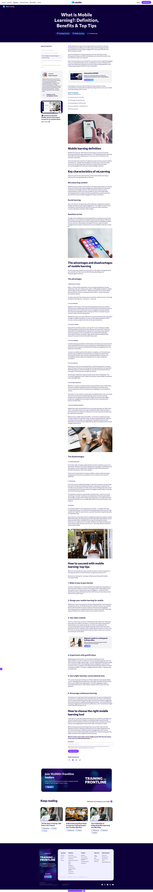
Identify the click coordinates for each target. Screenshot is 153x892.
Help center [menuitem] (104, 855)
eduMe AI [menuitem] (83, 855)
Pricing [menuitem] (62, 860)
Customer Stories (24, 2)
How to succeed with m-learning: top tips (78, 106)
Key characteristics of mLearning (49, 53)
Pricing (39, 2)
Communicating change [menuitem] (73, 860)
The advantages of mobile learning (76, 100)
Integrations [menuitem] (83, 863)
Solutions (9, 2)
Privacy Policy (91, 747)
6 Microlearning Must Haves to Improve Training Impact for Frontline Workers (76, 825)
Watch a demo (44, 121)
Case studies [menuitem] (95, 856)
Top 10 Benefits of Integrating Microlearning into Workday (100, 825)
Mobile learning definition (47, 50)
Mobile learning (79, 33)
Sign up (49, 787)
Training (45, 830)
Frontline (54, 828)
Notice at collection (71, 890)
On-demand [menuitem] (70, 871)
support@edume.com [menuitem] (106, 862)
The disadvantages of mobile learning (77, 103)
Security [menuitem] (75, 876)
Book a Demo (146, 2)
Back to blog (10, 6)
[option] (51, 819)
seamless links (93, 221)
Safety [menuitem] (69, 862)
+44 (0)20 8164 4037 (65, 883)
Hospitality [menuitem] (70, 865)
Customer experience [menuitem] (72, 856)
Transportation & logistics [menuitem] (71, 869)
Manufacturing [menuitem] (71, 867)
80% (69, 287)
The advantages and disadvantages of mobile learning (50, 56)
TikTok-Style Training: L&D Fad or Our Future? (51, 824)
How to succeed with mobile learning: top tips (51, 61)
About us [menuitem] (62, 855)
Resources (15, 2)
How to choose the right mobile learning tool (51, 66)
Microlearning (46, 828)
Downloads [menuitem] (96, 859)
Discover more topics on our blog (98, 801)
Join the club (48, 876)
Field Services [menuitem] (71, 873)
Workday (95, 832)
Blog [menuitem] (95, 858)
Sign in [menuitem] (103, 860)
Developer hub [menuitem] (105, 856)
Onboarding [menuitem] (70, 855)
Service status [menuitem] (105, 858)
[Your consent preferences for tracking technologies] (1, 669)
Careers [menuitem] (62, 856)
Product (4, 2)
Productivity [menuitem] (70, 858)
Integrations (104, 830)
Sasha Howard (53, 75)
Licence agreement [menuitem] (70, 876)
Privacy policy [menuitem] (63, 876)
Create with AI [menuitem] (84, 856)
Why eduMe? (33, 2)
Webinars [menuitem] (96, 861)
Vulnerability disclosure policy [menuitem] (82, 876)
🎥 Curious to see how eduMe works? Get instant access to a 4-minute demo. (51, 117)
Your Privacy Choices (78, 890)
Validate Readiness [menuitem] (85, 861)
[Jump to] (52, 48)
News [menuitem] (62, 858)
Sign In (138, 2)
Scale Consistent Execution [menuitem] (84, 859)
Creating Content (64, 33)
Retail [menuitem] (69, 863)
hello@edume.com (65, 884)
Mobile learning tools (73, 109)
